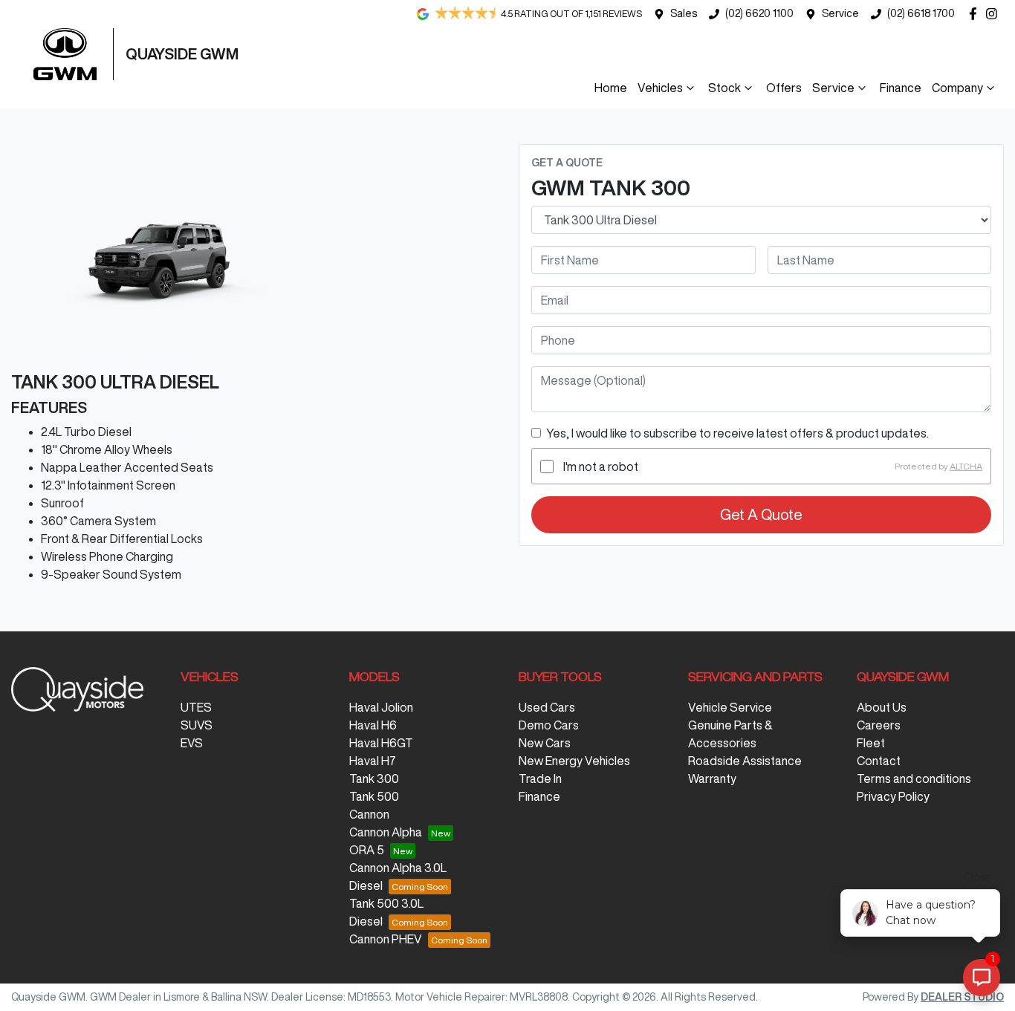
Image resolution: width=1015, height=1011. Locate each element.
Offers (784, 88)
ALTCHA (966, 466)
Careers (879, 725)
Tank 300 (374, 778)
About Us (882, 707)
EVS (192, 743)
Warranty (712, 778)
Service (840, 13)
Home (610, 88)
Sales (683, 13)
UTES (196, 707)
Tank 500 (374, 796)
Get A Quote (761, 514)
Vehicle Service (730, 707)
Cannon (369, 814)
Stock (724, 88)
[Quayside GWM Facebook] (976, 13)
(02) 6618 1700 (921, 13)
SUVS (197, 725)
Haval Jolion (381, 707)
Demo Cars (549, 725)
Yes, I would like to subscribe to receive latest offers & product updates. (737, 433)
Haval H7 (372, 761)
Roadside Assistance (745, 761)
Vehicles (660, 88)
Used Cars (547, 707)
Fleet (871, 743)
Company (957, 88)
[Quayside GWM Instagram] (994, 13)
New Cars (545, 743)
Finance (900, 88)
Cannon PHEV (385, 939)
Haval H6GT (381, 743)
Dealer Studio (962, 997)
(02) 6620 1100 (759, 13)
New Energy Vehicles (574, 761)
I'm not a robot (600, 466)
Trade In (540, 778)
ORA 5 (366, 850)
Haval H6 (373, 725)
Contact (879, 761)
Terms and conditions (914, 778)
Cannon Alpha (385, 832)
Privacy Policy (893, 796)
